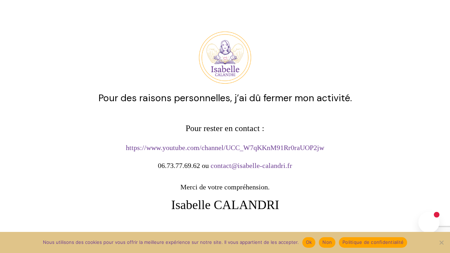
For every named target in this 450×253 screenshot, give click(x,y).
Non (327, 242)
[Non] (441, 242)
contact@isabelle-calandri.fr (251, 165)
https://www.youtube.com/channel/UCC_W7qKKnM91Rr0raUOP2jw (225, 147)
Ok (309, 242)
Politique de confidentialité (373, 242)
